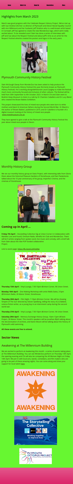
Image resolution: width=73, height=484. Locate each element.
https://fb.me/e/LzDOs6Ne (28, 249)
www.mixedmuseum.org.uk (13, 114)
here (23, 364)
